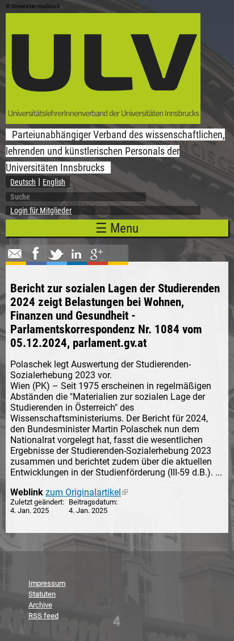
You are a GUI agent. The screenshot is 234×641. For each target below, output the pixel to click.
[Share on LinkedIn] (76, 259)
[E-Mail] (15, 259)
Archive (40, 605)
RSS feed (43, 615)
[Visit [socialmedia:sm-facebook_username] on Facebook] (35, 259)
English (54, 182)
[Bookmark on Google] (96, 259)
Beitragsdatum (92, 502)
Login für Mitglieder (41, 210)
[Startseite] (103, 120)
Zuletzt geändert (36, 502)
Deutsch (23, 182)
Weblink (26, 492)
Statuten (42, 594)
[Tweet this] (56, 259)
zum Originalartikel (86, 492)
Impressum (46, 583)
